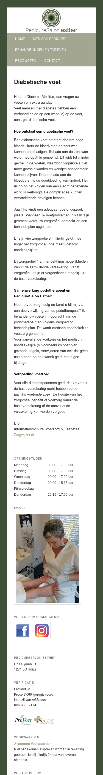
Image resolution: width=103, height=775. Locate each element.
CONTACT (52, 60)
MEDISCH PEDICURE (49, 38)
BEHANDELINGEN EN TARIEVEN (40, 49)
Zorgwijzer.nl (24, 434)
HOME (20, 38)
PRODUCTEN (25, 60)
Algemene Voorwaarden (32, 743)
